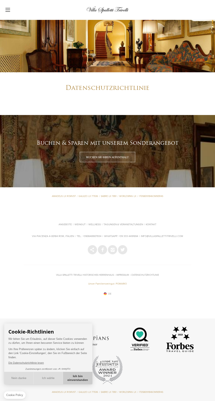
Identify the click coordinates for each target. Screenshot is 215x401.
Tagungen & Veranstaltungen (123, 224)
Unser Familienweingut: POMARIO (107, 284)
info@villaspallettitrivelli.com (162, 236)
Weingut (80, 224)
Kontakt (151, 224)
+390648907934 (92, 236)
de (109, 294)
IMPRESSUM (122, 275)
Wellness (94, 224)
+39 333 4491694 (128, 236)
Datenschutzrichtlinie (145, 275)
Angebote (65, 224)
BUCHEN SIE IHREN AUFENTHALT (107, 157)
